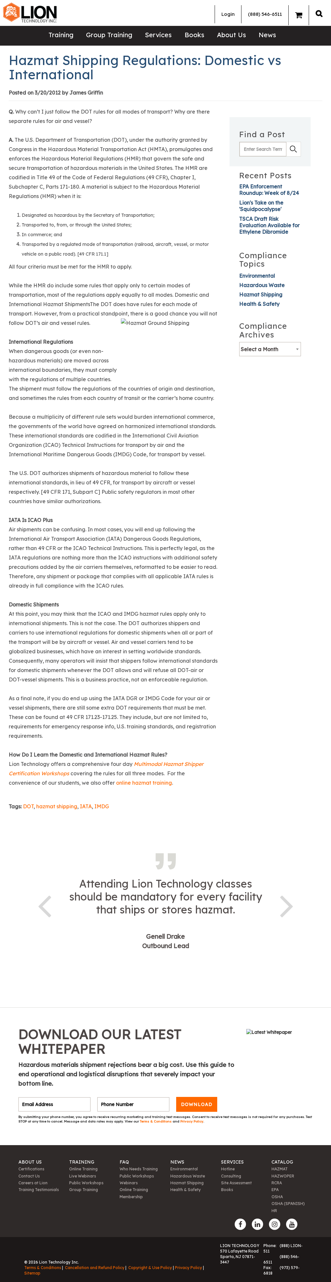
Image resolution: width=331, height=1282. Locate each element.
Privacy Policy (191, 1121)
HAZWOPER (283, 1176)
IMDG (101, 806)
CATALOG (282, 1162)
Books (194, 35)
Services (158, 35)
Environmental (257, 275)
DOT (28, 806)
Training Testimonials (38, 1189)
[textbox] (270, 349)
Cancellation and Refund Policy (94, 1267)
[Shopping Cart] (299, 15)
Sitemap (32, 1273)
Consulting (231, 1176)
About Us (231, 35)
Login (228, 14)
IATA (86, 806)
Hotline (228, 1168)
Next (287, 905)
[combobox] (270, 349)
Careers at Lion (33, 1182)
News (267, 35)
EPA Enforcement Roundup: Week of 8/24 (269, 189)
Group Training (109, 35)
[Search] (319, 13)
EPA (275, 1189)
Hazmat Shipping (261, 294)
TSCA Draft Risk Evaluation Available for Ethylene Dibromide (269, 225)
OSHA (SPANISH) (288, 1203)
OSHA (277, 1196)
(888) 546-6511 (265, 14)
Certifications (31, 1168)
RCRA (277, 1182)
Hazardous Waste (262, 285)
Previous (44, 905)
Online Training (83, 1168)
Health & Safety (259, 304)
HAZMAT (280, 1168)
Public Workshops (86, 1182)
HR (274, 1210)
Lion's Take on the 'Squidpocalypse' (261, 205)
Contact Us (29, 1176)
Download (196, 1104)
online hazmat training (144, 782)
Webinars (129, 1182)
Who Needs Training (139, 1168)
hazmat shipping (56, 806)
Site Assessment (236, 1182)
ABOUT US (30, 1162)
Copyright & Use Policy (150, 1267)
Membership (131, 1196)
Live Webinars (82, 1176)
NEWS (177, 1162)
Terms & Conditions (156, 1121)
